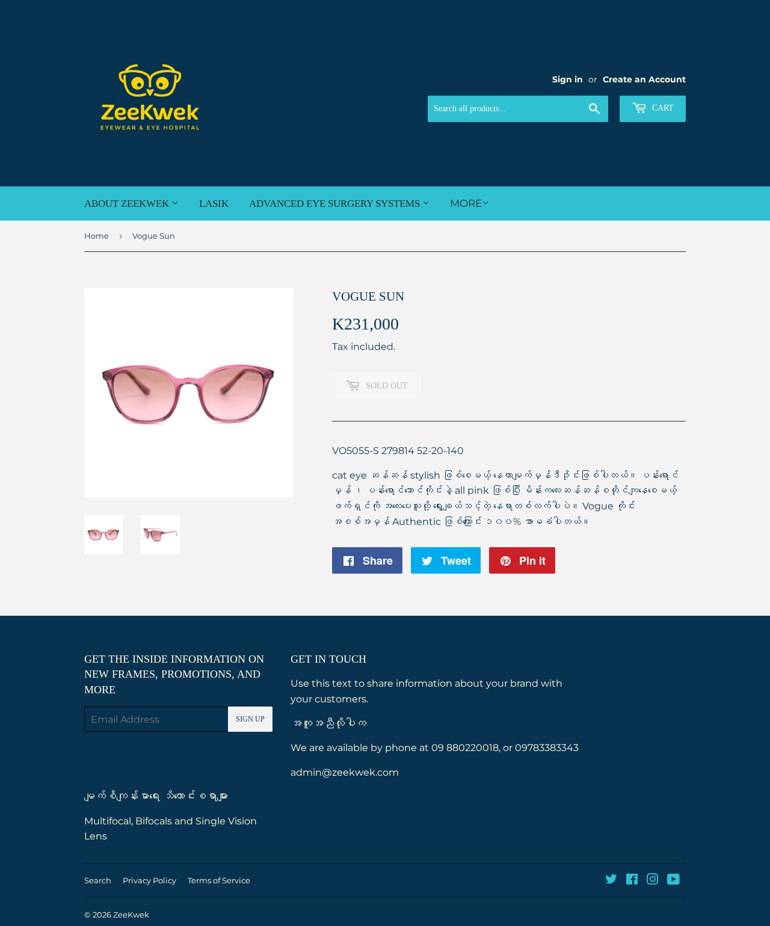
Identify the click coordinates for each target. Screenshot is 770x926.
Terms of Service (219, 880)
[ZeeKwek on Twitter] (611, 880)
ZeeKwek (131, 914)
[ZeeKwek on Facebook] (632, 880)
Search (97, 880)
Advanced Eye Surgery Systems (335, 203)
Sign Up (250, 719)
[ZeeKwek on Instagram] (653, 880)
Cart (662, 107)
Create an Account (644, 79)
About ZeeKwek (127, 203)
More (466, 203)
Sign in (567, 79)
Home (96, 236)
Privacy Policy (149, 880)
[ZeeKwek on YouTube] (673, 880)
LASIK (214, 203)
